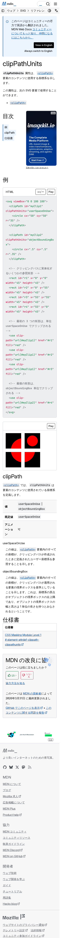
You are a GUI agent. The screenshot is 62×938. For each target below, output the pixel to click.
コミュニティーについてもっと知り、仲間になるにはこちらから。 (32, 33)
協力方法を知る (15, 683)
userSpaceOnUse (14, 543)
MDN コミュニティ (15, 831)
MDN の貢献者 (32, 693)
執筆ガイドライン (14, 844)
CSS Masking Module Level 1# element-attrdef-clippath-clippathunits (23, 639)
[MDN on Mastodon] (23, 767)
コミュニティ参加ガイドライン (22, 935)
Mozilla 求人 (10, 796)
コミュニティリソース (16, 837)
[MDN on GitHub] (5, 767)
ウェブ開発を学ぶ (14, 879)
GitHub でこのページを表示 (23, 708)
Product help (11, 814)
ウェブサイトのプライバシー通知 (23, 925)
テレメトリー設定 (14, 930)
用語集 (7, 897)
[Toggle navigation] (55, 4)
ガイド (7, 885)
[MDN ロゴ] (10, 751)
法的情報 (36, 930)
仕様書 (8, 138)
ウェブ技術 (10, 873)
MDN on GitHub (13, 856)
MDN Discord (11, 850)
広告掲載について (14, 802)
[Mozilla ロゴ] (14, 916)
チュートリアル (12, 891)
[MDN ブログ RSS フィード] (30, 767)
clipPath (9, 132)
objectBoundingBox (15, 571)
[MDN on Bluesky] (11, 767)
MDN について (12, 784)
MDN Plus (9, 808)
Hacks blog (10, 903)
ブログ (7, 790)
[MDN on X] (17, 767)
